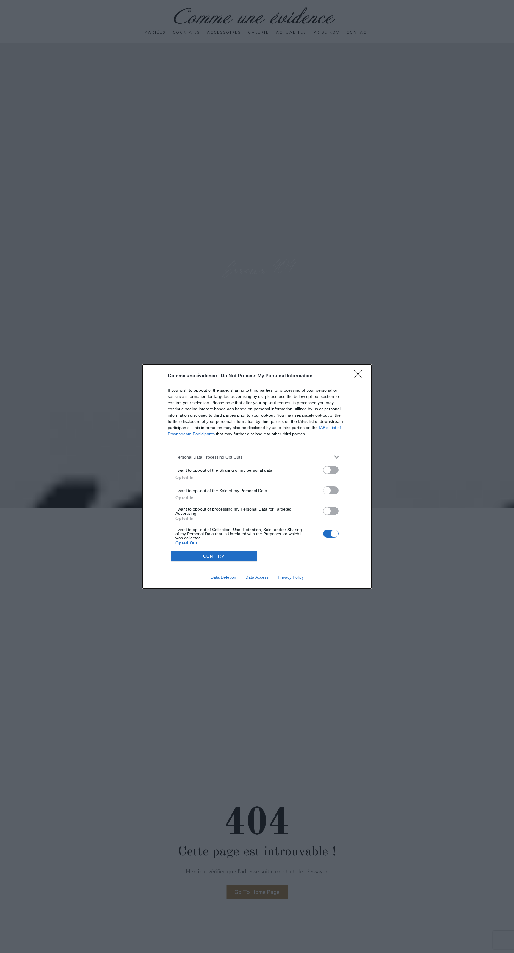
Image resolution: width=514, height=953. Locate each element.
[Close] (360, 376)
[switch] (331, 470)
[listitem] (257, 457)
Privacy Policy (291, 577)
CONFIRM (214, 556)
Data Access (257, 577)
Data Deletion (223, 577)
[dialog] (257, 476)
